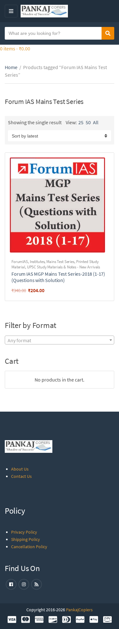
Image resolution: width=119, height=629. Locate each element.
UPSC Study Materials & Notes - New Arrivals (63, 267)
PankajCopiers (79, 610)
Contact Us (21, 476)
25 (80, 122)
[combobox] (59, 340)
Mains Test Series (60, 261)
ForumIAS (19, 261)
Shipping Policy (25, 539)
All (95, 122)
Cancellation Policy (29, 546)
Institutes (37, 261)
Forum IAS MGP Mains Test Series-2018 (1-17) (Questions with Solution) (58, 277)
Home (11, 67)
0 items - (15, 48)
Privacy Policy (24, 532)
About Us (20, 469)
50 (88, 122)
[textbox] (59, 340)
